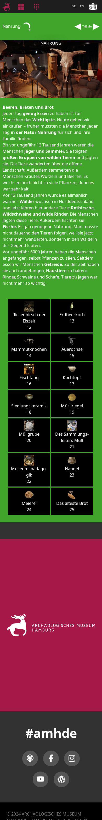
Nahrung (12, 26)
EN (82, 6)
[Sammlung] (24, 7)
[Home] (9, 7)
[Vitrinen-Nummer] (39, 7)
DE (74, 6)
